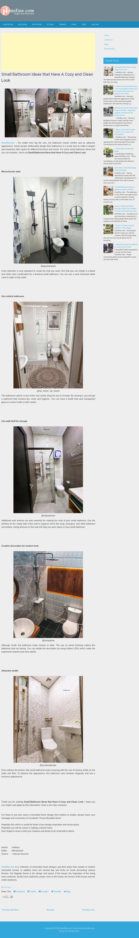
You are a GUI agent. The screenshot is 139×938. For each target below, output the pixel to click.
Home (106, 35)
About (106, 44)
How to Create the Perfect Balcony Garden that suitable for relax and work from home (126, 208)
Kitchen (50, 24)
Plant (74, 24)
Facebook (20, 891)
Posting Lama (88, 910)
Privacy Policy (109, 49)
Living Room (8, 24)
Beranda (50, 910)
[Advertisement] (48, 52)
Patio (84, 24)
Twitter (32, 891)
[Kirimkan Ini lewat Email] (4, 896)
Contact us (108, 40)
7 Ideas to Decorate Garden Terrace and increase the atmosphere (125, 132)
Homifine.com (7, 143)
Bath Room (37, 24)
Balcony (95, 24)
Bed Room (22, 24)
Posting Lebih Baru (10, 910)
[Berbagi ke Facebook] (11, 896)
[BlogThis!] (6, 896)
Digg (68, 891)
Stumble (57, 891)
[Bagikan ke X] (9, 896)
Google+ (45, 891)
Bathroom (7, 887)
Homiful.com (89, 928)
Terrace (62, 24)
